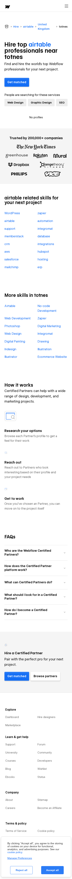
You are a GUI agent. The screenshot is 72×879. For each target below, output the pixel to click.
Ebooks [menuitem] (10, 777)
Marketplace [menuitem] (13, 725)
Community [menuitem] (44, 752)
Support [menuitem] (10, 744)
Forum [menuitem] (41, 744)
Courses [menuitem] (10, 760)
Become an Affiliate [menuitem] (49, 808)
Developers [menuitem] (44, 760)
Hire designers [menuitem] (46, 717)
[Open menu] (66, 6)
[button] (36, 552)
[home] (7, 7)
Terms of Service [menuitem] (16, 830)
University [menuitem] (11, 752)
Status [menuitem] (41, 777)
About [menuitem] (9, 799)
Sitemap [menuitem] (42, 799)
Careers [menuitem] (10, 808)
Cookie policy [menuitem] (46, 830)
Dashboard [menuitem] (12, 717)
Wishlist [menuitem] (42, 768)
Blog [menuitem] (8, 768)
